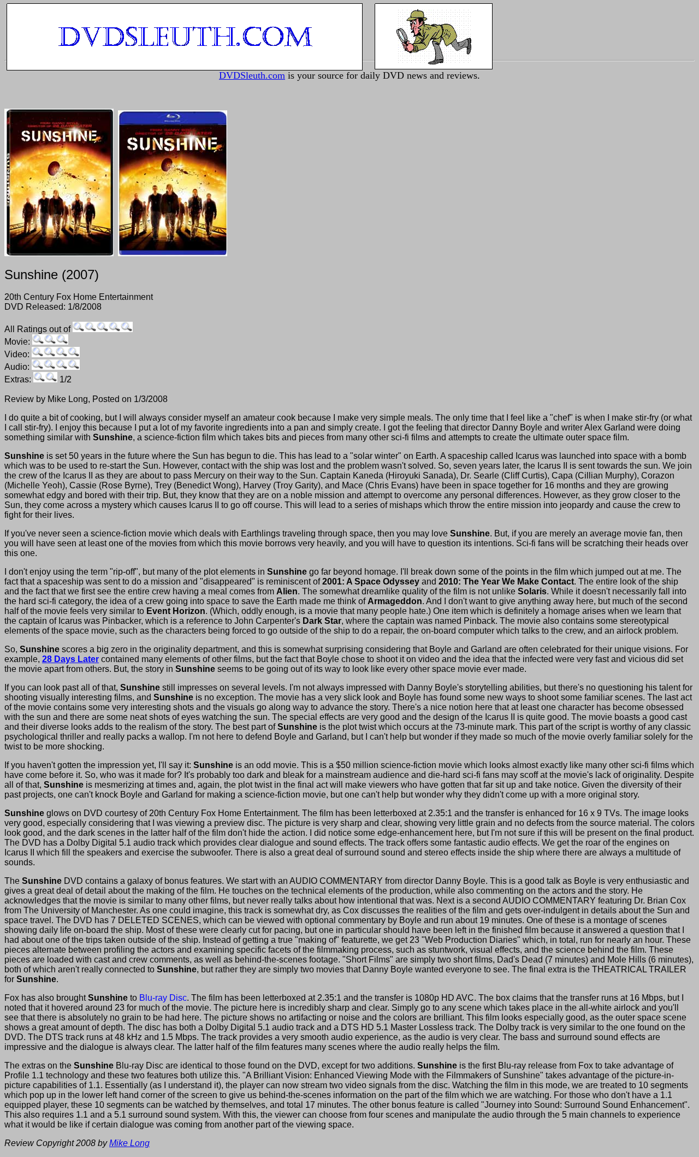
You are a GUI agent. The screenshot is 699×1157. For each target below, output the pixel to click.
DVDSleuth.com (252, 75)
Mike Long (129, 1143)
